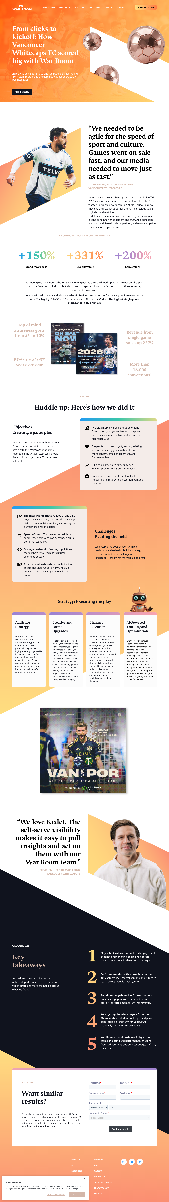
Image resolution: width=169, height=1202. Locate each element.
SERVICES (63, 7)
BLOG (73, 1165)
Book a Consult (146, 7)
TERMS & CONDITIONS (103, 1182)
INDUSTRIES (79, 7)
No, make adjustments (56, 1195)
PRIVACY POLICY (101, 1188)
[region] (45, 1188)
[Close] (84, 1178)
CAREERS (98, 1171)
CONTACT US (99, 1177)
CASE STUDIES (94, 7)
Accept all (77, 1195)
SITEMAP (98, 1194)
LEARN (106, 7)
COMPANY (120, 7)
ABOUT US (98, 1165)
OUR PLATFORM (49, 7)
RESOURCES (76, 1171)
